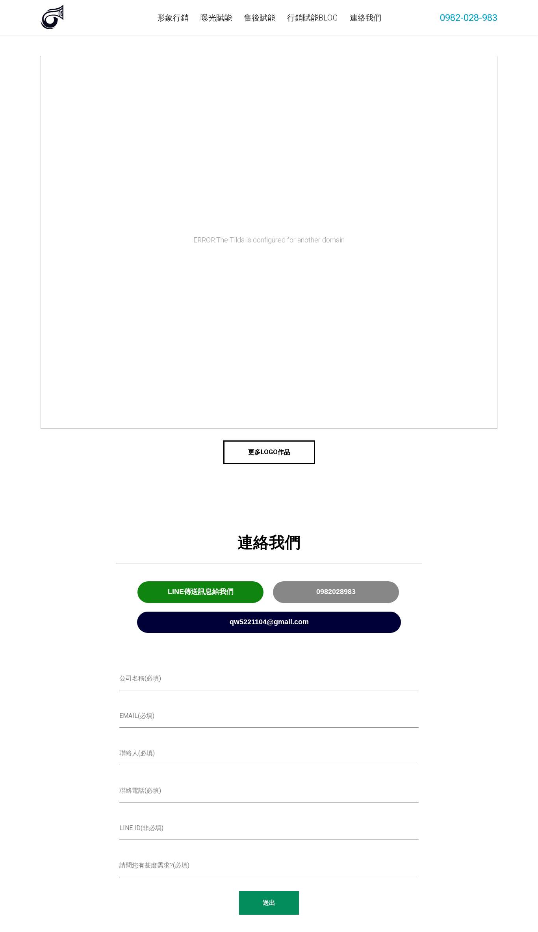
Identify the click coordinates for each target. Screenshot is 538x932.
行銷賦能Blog (312, 17)
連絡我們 (365, 17)
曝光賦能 (216, 17)
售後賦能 (259, 17)
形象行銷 (173, 17)
